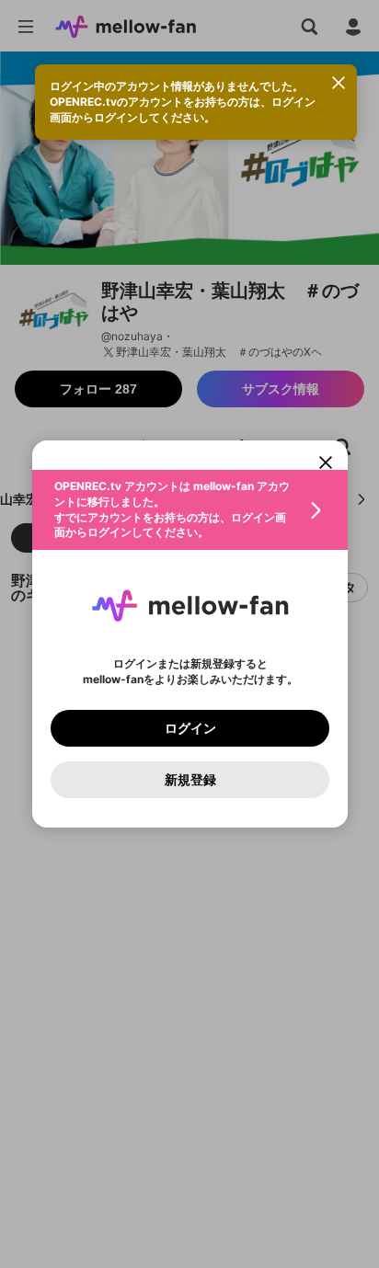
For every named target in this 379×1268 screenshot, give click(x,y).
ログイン (189, 728)
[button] (190, 510)
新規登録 (189, 779)
